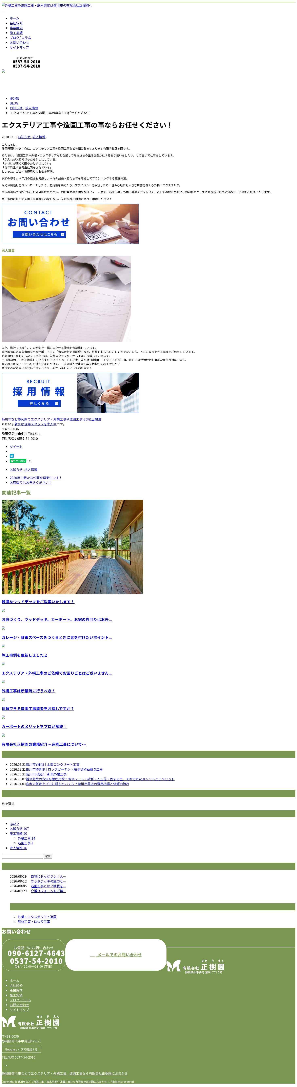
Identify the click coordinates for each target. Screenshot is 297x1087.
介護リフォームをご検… (48, 890)
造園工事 (25, 843)
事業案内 (16, 27)
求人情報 (39, 136)
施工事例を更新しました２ (25, 655)
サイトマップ (19, 47)
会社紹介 (16, 23)
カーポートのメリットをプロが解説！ (34, 726)
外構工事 (26, 838)
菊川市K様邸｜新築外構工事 (46, 774)
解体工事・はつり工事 (34, 921)
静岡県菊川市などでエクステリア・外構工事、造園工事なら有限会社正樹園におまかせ (65, 1073)
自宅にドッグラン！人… (48, 876)
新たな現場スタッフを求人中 (36, 423)
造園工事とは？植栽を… (48, 886)
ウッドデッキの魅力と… (48, 881)
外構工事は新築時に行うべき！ (28, 690)
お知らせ (24, 136)
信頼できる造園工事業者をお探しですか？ (38, 708)
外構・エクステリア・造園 (37, 916)
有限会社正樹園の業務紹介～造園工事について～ (44, 744)
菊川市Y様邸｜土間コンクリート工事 (52, 764)
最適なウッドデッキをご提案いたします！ (38, 601)
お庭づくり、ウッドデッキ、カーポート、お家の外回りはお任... (57, 619)
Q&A (14, 823)
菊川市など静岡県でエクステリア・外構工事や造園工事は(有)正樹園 (51, 419)
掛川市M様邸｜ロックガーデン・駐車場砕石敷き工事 (64, 769)
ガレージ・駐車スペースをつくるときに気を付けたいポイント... (57, 637)
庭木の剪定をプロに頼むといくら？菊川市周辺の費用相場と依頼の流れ (77, 783)
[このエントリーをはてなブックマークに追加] (12, 456)
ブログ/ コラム (20, 37)
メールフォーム (16, 71)
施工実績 (16, 32)
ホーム (14, 18)
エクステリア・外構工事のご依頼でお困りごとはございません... (57, 673)
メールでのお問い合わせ (119, 955)
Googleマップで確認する (21, 1049)
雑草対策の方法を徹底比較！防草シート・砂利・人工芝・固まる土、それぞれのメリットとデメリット (100, 778)
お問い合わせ (19, 42)
